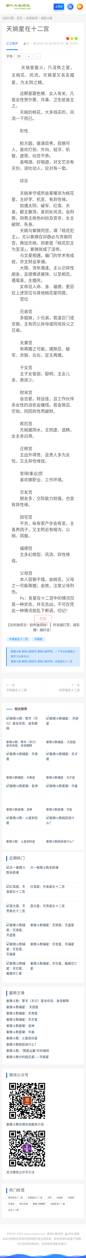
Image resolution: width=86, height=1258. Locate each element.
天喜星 (11, 1204)
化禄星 (60, 1198)
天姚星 (38, 639)
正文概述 (12, 43)
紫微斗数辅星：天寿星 (20, 777)
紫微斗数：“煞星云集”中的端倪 (27, 1050)
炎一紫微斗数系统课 (44, 867)
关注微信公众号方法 (20, 1172)
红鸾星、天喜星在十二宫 (47, 886)
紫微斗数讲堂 (55, 1234)
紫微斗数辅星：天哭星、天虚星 (52, 925)
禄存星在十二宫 (15, 1198)
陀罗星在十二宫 (69, 690)
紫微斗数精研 (39, 1204)
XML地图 (73, 1234)
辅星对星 (47, 18)
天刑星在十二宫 (16, 690)
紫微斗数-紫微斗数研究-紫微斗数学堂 (32, 661)
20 (19, 56)
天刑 (49, 1198)
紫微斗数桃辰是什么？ (60, 841)
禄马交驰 (23, 1204)
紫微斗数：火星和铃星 (20, 841)
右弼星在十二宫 (35, 1198)
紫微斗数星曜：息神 (19, 809)
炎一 (29, 43)
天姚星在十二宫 (18, 639)
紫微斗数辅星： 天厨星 (61, 742)
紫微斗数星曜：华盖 (59, 809)
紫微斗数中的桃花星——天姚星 (27, 1057)
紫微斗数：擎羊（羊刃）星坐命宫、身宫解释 (37, 1001)
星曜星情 (32, 18)
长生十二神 (13, 1210)
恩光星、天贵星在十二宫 (47, 906)
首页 (20, 18)
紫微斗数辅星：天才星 (60, 777)
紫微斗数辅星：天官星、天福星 (52, 944)
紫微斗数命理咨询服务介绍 (25, 1124)
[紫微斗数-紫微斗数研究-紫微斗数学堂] (18, 7)
